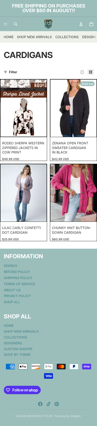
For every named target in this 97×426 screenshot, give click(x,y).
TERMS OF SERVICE (19, 284)
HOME (8, 37)
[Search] (15, 24)
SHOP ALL (12, 302)
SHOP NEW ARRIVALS (34, 37)
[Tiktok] (48, 404)
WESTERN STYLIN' (40, 416)
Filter (13, 72)
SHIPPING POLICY (18, 278)
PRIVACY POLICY (17, 296)
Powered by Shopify (67, 416)
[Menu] (5, 24)
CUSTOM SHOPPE (18, 349)
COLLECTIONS (67, 37)
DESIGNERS (13, 343)
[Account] (81, 24)
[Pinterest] (57, 404)
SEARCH (10, 266)
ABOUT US (12, 290)
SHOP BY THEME (17, 355)
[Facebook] (40, 404)
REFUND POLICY (17, 272)
